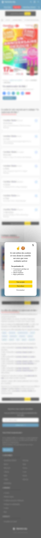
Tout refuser (20, 286)
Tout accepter (20, 282)
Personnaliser (20, 290)
